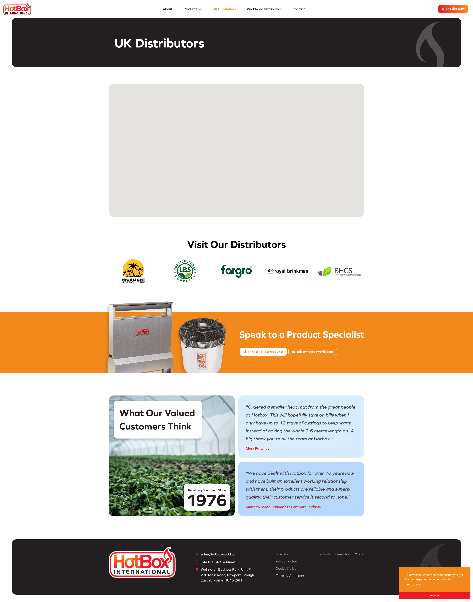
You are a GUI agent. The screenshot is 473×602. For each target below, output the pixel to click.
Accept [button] (434, 595)
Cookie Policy (286, 568)
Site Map (283, 554)
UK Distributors (224, 9)
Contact (299, 9)
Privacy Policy (286, 561)
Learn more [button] (413, 584)
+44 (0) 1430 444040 (264, 352)
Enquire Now (455, 9)
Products (190, 9)
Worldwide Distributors (264, 9)
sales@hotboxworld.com (315, 352)
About (167, 9)
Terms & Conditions (290, 576)
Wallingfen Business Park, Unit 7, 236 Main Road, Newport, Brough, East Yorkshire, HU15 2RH (228, 574)
